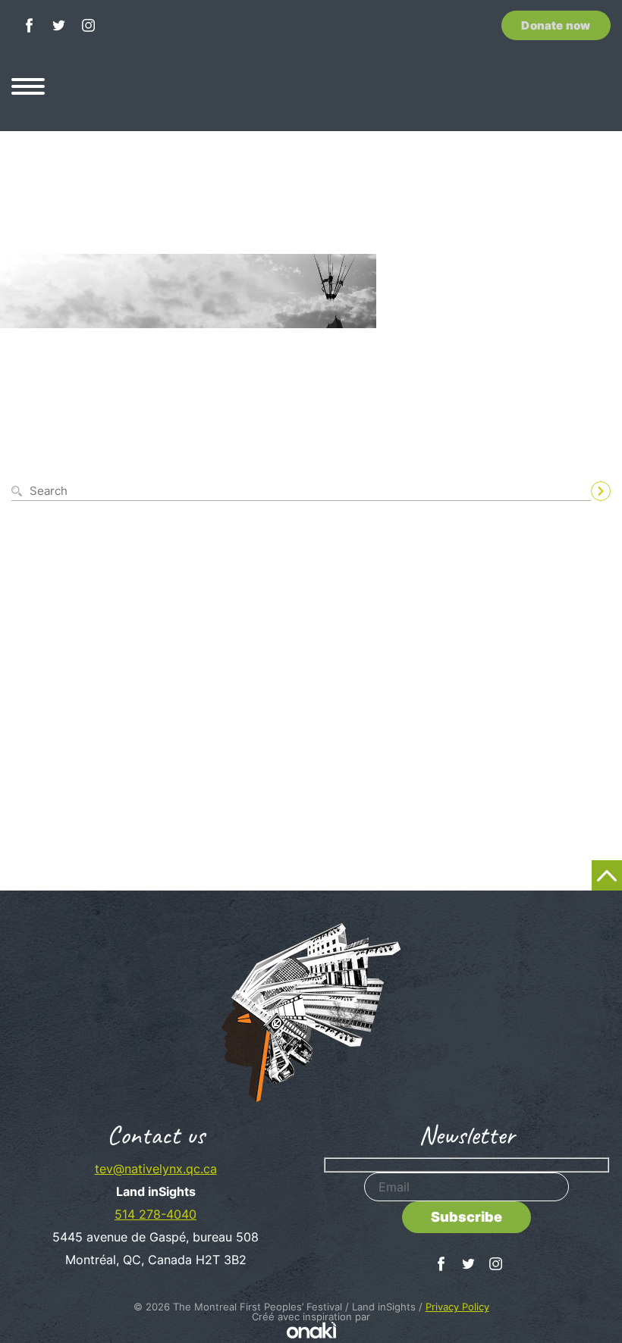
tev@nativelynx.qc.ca (156, 1168)
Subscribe (466, 1217)
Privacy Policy (457, 1307)
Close (597, 474)
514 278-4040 (155, 1214)
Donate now (555, 25)
